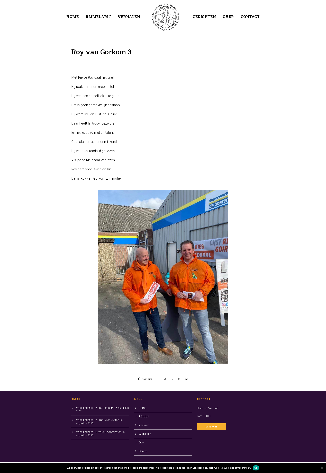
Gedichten (204, 16)
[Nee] (321, 468)
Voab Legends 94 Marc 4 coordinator (98, 432)
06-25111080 (204, 416)
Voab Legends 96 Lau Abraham (95, 407)
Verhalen (129, 16)
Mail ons (211, 426)
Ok (255, 467)
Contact (250, 16)
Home (72, 16)
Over (228, 16)
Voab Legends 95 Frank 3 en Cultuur (97, 420)
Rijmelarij (98, 16)
